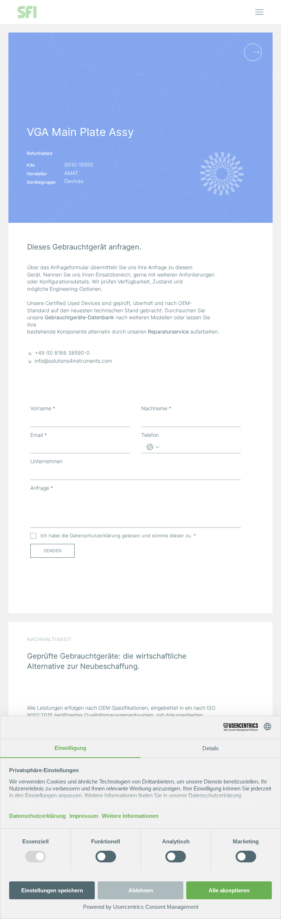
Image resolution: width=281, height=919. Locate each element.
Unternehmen (46, 461)
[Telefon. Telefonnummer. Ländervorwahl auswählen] (153, 447)
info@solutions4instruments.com (73, 361)
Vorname (42, 408)
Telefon (150, 435)
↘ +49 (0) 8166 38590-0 (58, 353)
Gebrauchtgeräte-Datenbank (79, 317)
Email (38, 435)
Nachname (156, 408)
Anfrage (41, 488)
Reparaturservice (168, 331)
